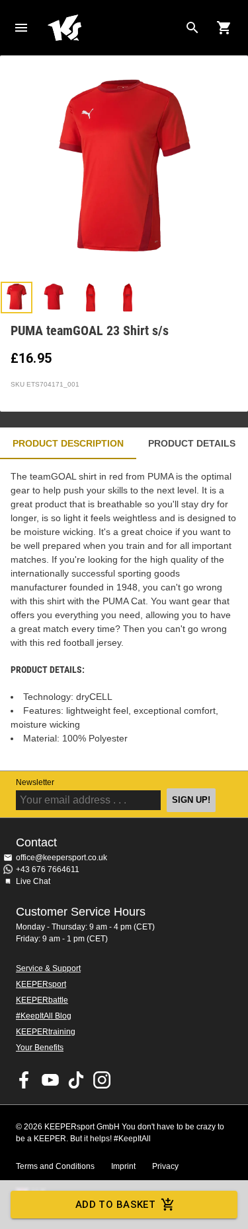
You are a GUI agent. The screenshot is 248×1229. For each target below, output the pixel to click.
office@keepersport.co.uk (61, 857)
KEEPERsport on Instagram (101, 1079)
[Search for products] (192, 28)
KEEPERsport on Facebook (24, 1079)
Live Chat (33, 881)
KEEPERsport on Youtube (50, 1079)
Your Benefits (39, 1047)
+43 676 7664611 (47, 869)
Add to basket (115, 1205)
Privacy (165, 1166)
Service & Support (48, 968)
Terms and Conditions (55, 1166)
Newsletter (35, 782)
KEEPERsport (41, 984)
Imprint (123, 1166)
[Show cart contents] (224, 28)
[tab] (16, 297)
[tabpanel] (124, 615)
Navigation (21, 28)
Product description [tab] (68, 443)
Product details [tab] (191, 443)
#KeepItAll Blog (43, 1016)
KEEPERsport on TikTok (76, 1079)
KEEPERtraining (45, 1031)
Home (113, 28)
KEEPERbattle (42, 1000)
